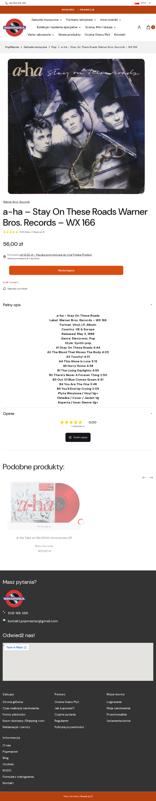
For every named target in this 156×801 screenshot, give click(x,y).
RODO (7, 770)
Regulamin (61, 721)
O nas (7, 745)
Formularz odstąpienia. (18, 777)
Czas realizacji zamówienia (21, 708)
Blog (6, 758)
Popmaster (10, 752)
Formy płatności (14, 714)
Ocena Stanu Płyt (67, 702)
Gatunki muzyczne (35, 47)
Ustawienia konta (119, 721)
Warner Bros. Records (16, 202)
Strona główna (13, 702)
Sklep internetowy (77, 796)
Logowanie (114, 702)
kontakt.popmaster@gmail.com (33, 621)
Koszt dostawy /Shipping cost (24, 721)
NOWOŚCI (68, 9)
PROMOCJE (87, 9)
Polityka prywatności (69, 727)
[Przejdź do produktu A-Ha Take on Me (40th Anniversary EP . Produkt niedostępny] (44, 504)
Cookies (8, 764)
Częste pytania (65, 714)
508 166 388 (18, 613)
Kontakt (8, 783)
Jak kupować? (65, 708)
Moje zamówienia (118, 708)
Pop (54, 47)
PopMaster (12, 47)
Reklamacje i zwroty (16, 727)
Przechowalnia (117, 714)
